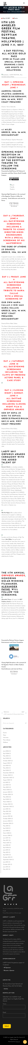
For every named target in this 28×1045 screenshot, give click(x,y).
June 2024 (6, 765)
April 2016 (6, 847)
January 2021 (6, 816)
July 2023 (5, 782)
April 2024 (6, 770)
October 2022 (7, 794)
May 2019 (5, 826)
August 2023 (6, 780)
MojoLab (17, 1041)
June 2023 (6, 785)
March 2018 (6, 833)
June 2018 (5, 830)
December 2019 (7, 823)
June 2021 (5, 809)
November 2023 (7, 772)
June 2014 (5, 862)
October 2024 (7, 760)
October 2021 (7, 804)
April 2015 (6, 854)
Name (4, 1004)
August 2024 (6, 763)
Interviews (5, 737)
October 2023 (7, 775)
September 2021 (7, 806)
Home (4, 11)
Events (8, 11)
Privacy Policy (6, 913)
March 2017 (6, 842)
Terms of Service (14, 913)
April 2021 (6, 813)
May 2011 (5, 869)
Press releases (6, 740)
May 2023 (6, 787)
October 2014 (7, 857)
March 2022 (6, 801)
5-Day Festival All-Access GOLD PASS (14, 54)
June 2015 (5, 850)
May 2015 (5, 852)
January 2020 (7, 821)
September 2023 (7, 777)
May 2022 (6, 797)
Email (4, 1012)
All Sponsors (7, 967)
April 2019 (6, 828)
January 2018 (6, 835)
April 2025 (6, 758)
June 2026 (6, 751)
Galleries (5, 742)
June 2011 (5, 867)
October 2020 (7, 818)
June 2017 (5, 838)
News (4, 735)
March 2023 (6, 789)
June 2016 (5, 845)
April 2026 (6, 753)
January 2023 (7, 792)
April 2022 (6, 799)
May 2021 (5, 811)
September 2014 (7, 859)
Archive (6, 988)
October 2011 (6, 864)
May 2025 (6, 756)
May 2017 (5, 840)
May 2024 (6, 768)
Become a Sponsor (9, 970)
